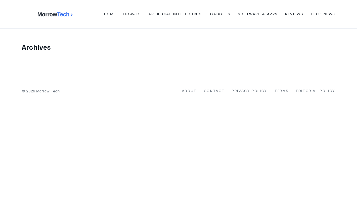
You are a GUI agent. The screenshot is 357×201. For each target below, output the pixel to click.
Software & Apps (258, 14)
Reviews (294, 14)
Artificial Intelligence (175, 14)
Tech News (322, 14)
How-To (132, 14)
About (189, 91)
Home (110, 14)
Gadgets (220, 14)
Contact (214, 91)
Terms (281, 91)
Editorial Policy (315, 91)
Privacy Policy (249, 91)
